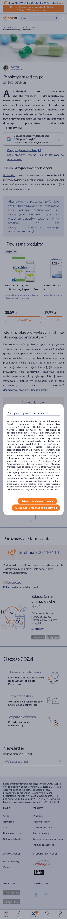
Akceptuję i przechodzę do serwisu (36, 507)
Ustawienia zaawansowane (37, 501)
